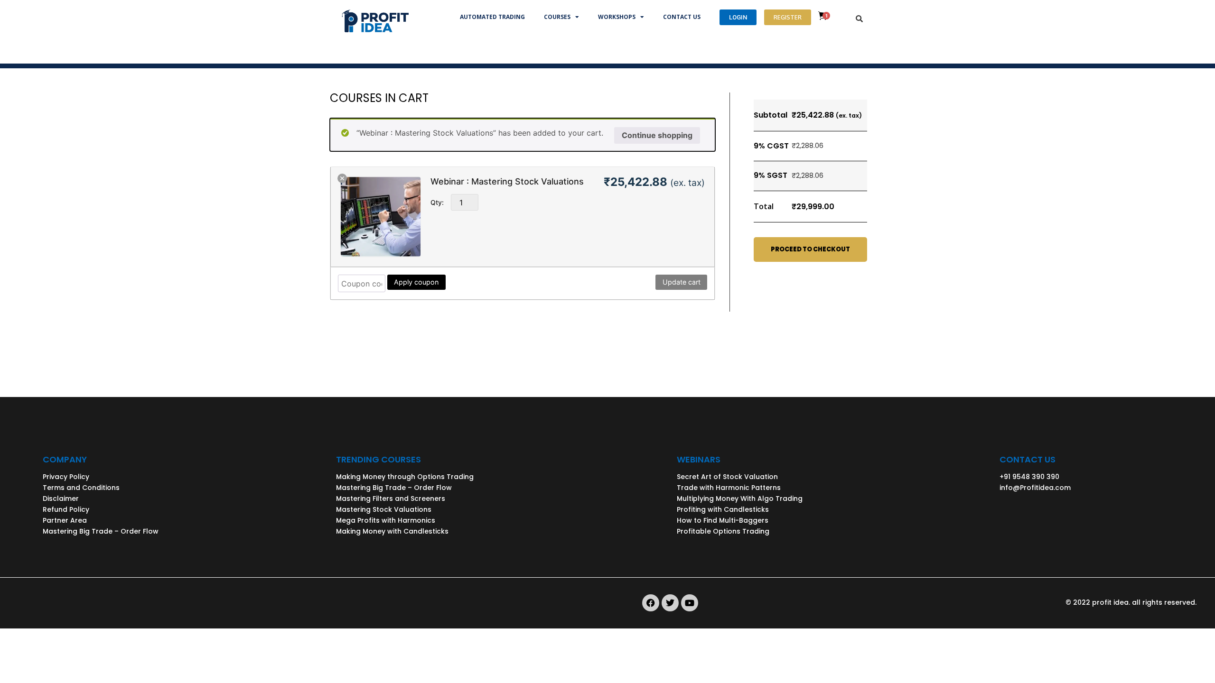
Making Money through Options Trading (405, 476)
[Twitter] (670, 602)
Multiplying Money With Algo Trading (740, 498)
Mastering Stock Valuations (383, 509)
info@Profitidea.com (1035, 487)
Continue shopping (657, 135)
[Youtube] (689, 602)
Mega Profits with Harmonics (385, 520)
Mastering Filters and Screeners (390, 498)
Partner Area (65, 520)
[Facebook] (650, 602)
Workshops (617, 17)
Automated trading (492, 17)
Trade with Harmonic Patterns (729, 487)
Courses (557, 17)
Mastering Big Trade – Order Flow (101, 531)
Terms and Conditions (81, 487)
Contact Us (682, 17)
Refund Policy (66, 509)
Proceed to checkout (810, 249)
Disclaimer (61, 498)
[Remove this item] (342, 178)
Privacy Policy (66, 476)
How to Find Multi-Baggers (722, 520)
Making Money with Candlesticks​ (392, 531)
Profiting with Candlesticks (723, 509)
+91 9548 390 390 (1029, 476)
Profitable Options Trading (723, 531)
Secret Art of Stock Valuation (727, 476)
